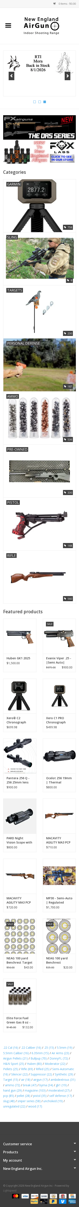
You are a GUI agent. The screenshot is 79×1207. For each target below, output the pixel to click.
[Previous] (11, 76)
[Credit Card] (71, 1196)
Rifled (43, 1069)
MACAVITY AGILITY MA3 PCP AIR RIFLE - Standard (58, 840)
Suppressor (41, 1074)
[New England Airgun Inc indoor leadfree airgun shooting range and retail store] (47, 26)
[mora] (39, 63)
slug (9, 1101)
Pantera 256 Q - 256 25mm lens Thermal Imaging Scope (19, 780)
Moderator (55, 1064)
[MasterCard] (15, 1196)
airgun (40, 1080)
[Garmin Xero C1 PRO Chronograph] (59, 696)
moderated (59, 1090)
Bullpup (39, 1058)
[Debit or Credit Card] (43, 1201)
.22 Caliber (31, 1048)
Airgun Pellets (15, 1058)
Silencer (19, 1074)
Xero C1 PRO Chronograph (56, 720)
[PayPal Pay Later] (53, 1201)
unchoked (53, 1101)
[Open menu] (8, 25)
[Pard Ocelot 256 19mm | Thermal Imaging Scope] (59, 755)
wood (35, 1106)
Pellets (10, 1069)
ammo (12, 1085)
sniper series (29, 1101)
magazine (35, 1090)
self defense (60, 1096)
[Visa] (24, 1196)
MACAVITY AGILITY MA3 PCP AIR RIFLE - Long (19, 900)
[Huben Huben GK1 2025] (19, 636)
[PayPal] (34, 1201)
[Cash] (53, 1196)
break (30, 1085)
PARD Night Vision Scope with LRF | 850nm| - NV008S (19, 840)
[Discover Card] (34, 1196)
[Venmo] (62, 1201)
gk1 (61, 1085)
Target (10, 1080)
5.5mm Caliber (16, 1053)
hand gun (12, 1090)
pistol (40, 1096)
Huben (34, 1064)
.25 (49, 1048)
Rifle (27, 1069)
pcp (8, 1096)
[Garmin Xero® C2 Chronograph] (19, 696)
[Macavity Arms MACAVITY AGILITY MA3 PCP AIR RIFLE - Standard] (59, 816)
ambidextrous (63, 1080)
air (26, 1080)
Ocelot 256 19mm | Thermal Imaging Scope (59, 780)
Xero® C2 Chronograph (16, 720)
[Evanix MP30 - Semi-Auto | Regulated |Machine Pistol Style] (59, 876)
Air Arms (60, 1053)
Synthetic (64, 1074)
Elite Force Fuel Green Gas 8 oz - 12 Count (19, 1020)
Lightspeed (9, 1190)
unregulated (14, 1106)
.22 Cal (10, 1048)
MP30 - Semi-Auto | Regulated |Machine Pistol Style (59, 900)
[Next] (67, 76)
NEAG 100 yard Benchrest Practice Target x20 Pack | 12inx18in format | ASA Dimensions (59, 960)
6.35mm (40, 1053)
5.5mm (64, 1048)
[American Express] (71, 1201)
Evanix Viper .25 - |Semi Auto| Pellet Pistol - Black (58, 660)
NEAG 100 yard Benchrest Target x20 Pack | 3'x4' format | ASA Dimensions (19, 960)
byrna (46, 1085)
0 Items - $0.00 (67, 4)
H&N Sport (13, 1064)
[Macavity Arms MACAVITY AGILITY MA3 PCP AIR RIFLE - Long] (19, 876)
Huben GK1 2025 (18, 658)
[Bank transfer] (43, 1196)
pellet (23, 1096)
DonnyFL (59, 1058)
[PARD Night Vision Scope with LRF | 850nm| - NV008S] (19, 816)
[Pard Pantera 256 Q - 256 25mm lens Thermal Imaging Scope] (19, 755)
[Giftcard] (62, 1196)
